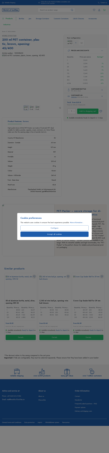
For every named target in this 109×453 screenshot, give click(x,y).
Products (9, 18)
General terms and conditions (11, 422)
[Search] (72, 10)
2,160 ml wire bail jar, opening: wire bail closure (53, 302)
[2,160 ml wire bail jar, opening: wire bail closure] (54, 286)
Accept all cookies (54, 234)
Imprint (40, 422)
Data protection (29, 422)
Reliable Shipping (10, 3)
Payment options (80, 407)
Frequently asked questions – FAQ (86, 404)
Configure (54, 228)
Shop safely (42, 400)
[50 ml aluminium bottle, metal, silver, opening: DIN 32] (21, 286)
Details (21, 337)
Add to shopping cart (87, 111)
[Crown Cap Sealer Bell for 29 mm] (88, 286)
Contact (77, 396)
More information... (77, 222)
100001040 (74, 97)
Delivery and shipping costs (83, 411)
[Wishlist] (94, 10)
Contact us (104, 3)
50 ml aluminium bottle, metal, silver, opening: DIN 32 (20, 302)
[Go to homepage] (10, 10)
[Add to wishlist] (100, 111)
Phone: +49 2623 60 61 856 (11, 396)
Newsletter (78, 400)
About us (41, 396)
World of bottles (9, 36)
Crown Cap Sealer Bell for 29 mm (86, 301)
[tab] (15, 122)
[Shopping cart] (104, 10)
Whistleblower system (52, 422)
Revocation (66, 422)
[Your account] (99, 10)
